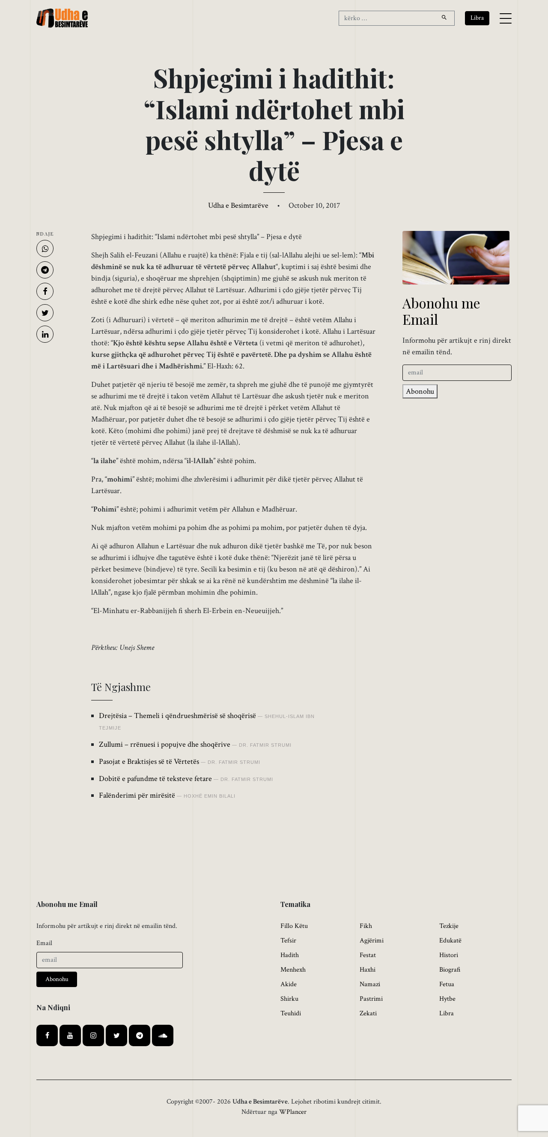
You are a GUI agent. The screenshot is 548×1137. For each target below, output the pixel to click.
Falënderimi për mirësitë (137, 795)
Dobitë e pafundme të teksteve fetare (155, 779)
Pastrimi (371, 998)
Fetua (446, 984)
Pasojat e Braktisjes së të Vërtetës (149, 761)
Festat (368, 955)
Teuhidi (290, 1013)
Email (44, 943)
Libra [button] (477, 18)
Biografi (450, 969)
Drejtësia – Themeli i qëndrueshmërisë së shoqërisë (177, 716)
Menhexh (293, 969)
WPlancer (293, 1111)
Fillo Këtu (294, 926)
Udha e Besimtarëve (238, 205)
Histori (448, 955)
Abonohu (420, 391)
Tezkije (449, 926)
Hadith (289, 955)
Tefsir (288, 940)
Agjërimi (372, 940)
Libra (446, 1013)
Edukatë (450, 940)
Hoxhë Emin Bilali (209, 796)
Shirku (289, 998)
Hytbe (447, 998)
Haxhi (367, 969)
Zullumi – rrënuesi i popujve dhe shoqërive (164, 744)
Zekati (368, 1013)
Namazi (370, 984)
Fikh (366, 926)
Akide (288, 984)
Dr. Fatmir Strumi (265, 745)
